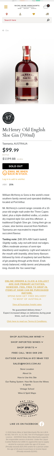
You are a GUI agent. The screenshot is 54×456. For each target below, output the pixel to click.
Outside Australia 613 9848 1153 (27, 358)
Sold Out (16, 166)
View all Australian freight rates (27, 304)
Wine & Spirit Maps (27, 393)
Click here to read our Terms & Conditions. (27, 321)
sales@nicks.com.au (27, 363)
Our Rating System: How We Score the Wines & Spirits (27, 383)
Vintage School (27, 389)
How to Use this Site (27, 377)
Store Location (27, 369)
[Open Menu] (6, 7)
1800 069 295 (34, 353)
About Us (27, 373)
